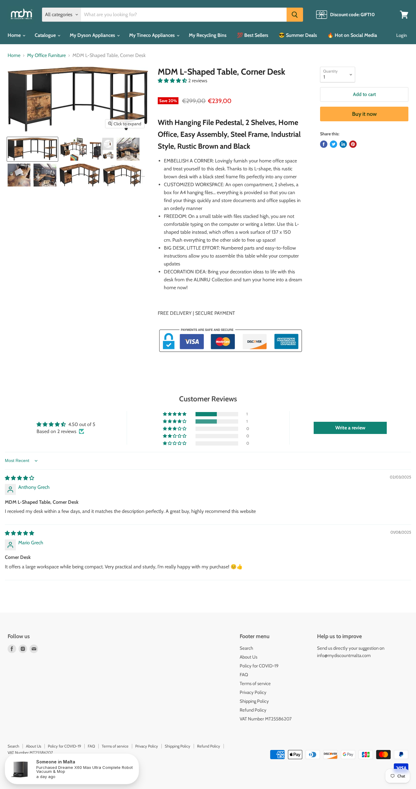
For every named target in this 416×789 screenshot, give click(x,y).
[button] (173, 81)
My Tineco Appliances (152, 35)
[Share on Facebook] (323, 144)
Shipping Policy (254, 701)
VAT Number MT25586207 (266, 719)
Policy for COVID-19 (259, 666)
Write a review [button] (350, 428)
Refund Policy (253, 710)
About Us (248, 657)
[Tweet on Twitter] (333, 144)
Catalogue (46, 35)
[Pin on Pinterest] (353, 144)
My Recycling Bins (208, 35)
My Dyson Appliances (93, 35)
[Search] (295, 15)
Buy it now (364, 114)
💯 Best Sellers (252, 35)
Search (246, 648)
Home (15, 35)
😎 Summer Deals (298, 35)
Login (401, 35)
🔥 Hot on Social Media (352, 35)
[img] (19, 478)
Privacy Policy (253, 692)
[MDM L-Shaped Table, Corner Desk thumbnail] (32, 149)
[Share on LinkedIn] (343, 144)
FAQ (244, 674)
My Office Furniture (46, 55)
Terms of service (255, 683)
